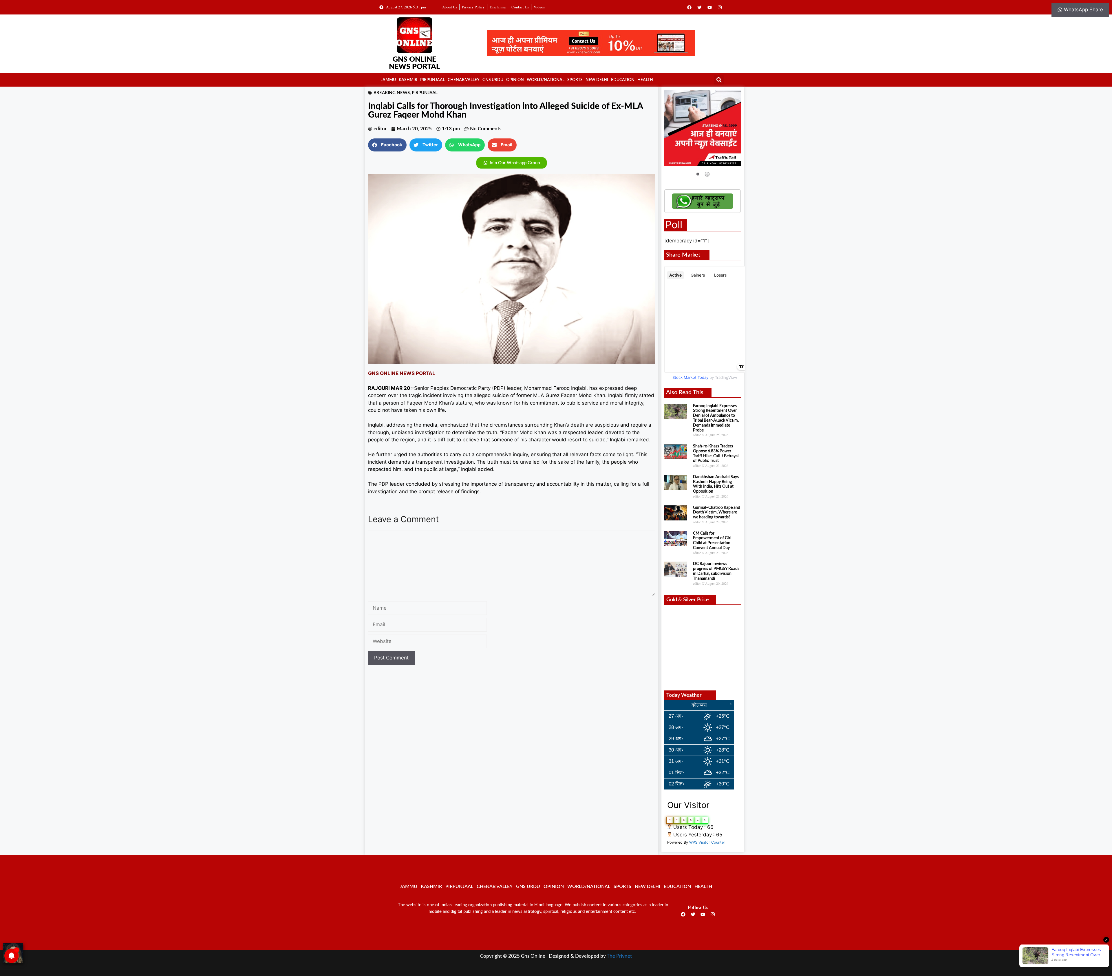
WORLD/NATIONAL (545, 80)
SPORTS (575, 80)
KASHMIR (408, 80)
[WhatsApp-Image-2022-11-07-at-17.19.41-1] (591, 54)
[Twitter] (699, 7)
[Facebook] (689, 7)
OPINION (515, 80)
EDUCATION (622, 80)
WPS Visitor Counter (707, 842)
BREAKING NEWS (392, 93)
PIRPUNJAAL (432, 80)
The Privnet (619, 956)
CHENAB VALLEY (464, 80)
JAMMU (388, 80)
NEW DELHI (597, 80)
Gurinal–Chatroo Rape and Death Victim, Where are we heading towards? (716, 513)
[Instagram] (720, 7)
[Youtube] (709, 7)
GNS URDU (492, 80)
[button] (719, 80)
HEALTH (645, 80)
